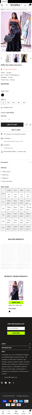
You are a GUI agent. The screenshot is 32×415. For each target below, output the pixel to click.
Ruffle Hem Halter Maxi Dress (15, 305)
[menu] (2, 5)
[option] (16, 32)
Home (2, 9)
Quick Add (16, 302)
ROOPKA (4, 1)
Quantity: (4, 116)
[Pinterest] (2, 382)
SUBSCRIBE (16, 333)
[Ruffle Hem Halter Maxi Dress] (16, 290)
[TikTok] (5, 382)
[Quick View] (10, 285)
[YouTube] (9, 382)
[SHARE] (30, 125)
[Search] (7, 5)
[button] (26, 50)
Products (8, 9)
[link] (8, 265)
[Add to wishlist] (26, 125)
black (9, 311)
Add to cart (12, 125)
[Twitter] (13, 382)
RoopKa (9, 73)
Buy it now (16, 130)
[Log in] (25, 5)
